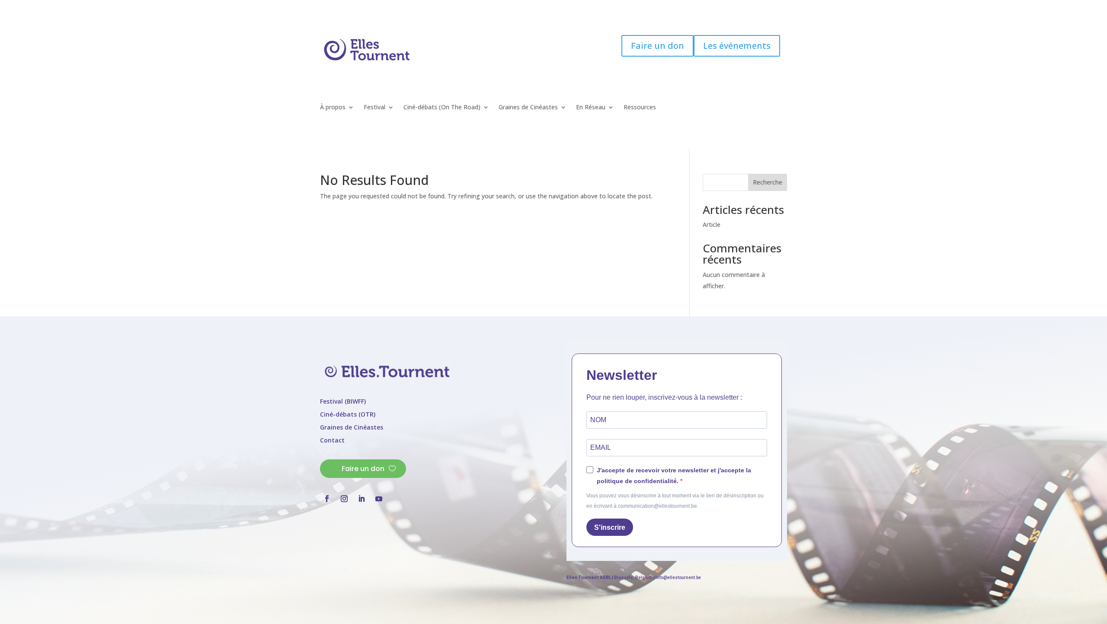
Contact (332, 440)
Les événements (737, 45)
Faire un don (657, 45)
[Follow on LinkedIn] (747, 95)
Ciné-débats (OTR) (347, 414)
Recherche (767, 182)
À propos (333, 107)
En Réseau (590, 107)
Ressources (640, 107)
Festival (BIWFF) (343, 401)
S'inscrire (609, 527)
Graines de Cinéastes (528, 107)
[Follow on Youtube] (764, 95)
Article (711, 224)
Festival (374, 107)
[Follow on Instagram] (729, 95)
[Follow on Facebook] (712, 95)
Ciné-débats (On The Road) (441, 107)
